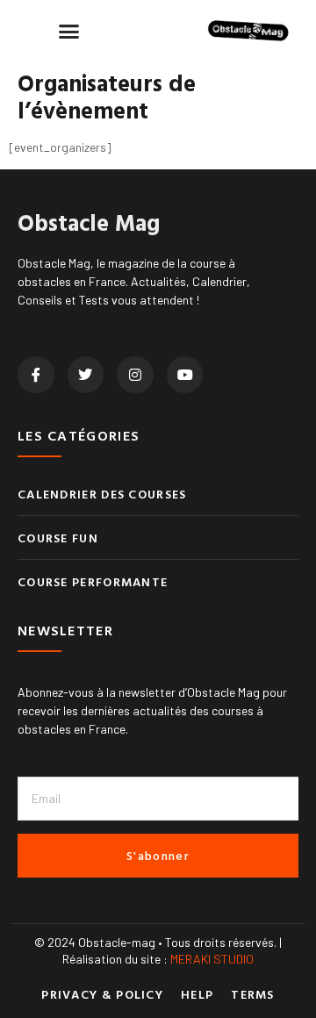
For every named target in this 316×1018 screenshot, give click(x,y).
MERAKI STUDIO (212, 958)
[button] (69, 31)
